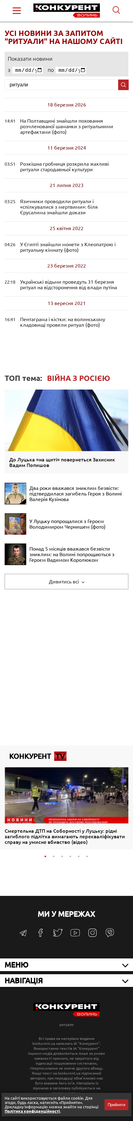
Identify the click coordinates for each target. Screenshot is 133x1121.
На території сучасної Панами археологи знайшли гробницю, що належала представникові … (64, 166)
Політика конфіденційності (32, 1111)
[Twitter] (58, 935)
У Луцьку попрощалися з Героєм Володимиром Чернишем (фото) (67, 524)
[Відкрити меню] (17, 11)
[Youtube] (75, 936)
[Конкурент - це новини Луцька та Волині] (66, 1015)
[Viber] (110, 935)
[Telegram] (23, 935)
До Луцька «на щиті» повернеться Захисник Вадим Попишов (62, 462)
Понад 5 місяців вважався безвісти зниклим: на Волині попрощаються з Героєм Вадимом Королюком (71, 554)
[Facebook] (40, 935)
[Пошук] (123, 85)
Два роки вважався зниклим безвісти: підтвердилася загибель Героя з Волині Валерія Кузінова (75, 493)
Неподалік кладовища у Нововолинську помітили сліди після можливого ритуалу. (62, 322)
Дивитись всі (64, 581)
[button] (45, 856)
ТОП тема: (57, 378)
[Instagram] (92, 935)
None (59, 206)
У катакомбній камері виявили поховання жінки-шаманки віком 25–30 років (66, 126)
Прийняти (116, 1104)
